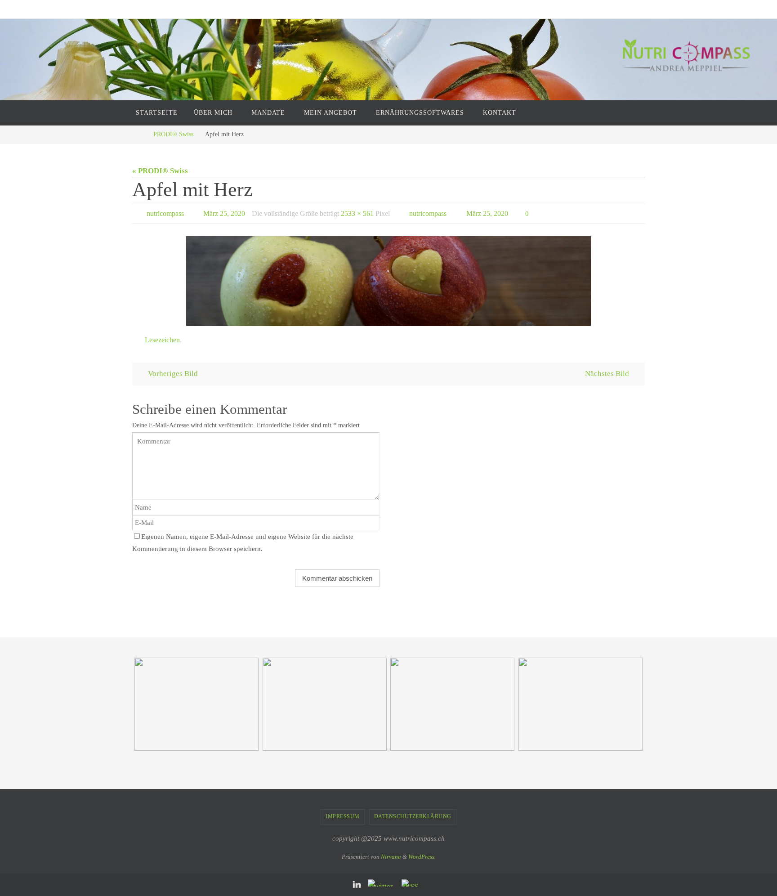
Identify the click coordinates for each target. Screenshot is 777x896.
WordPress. (422, 856)
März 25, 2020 (224, 213)
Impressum (343, 816)
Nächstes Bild (607, 373)
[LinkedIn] (357, 885)
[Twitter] (382, 883)
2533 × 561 (357, 213)
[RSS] (412, 883)
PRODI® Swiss (173, 134)
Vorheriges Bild (173, 373)
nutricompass (165, 213)
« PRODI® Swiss (160, 170)
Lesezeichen (162, 340)
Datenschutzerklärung (412, 816)
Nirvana (391, 856)
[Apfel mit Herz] (388, 281)
